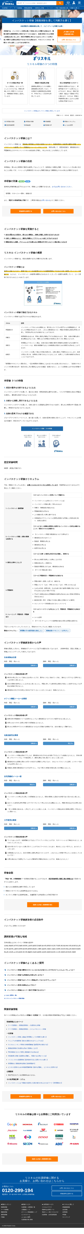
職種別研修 (4, 1212)
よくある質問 (68, 125)
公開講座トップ (26, 1209)
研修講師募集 (66, 1207)
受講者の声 (48, 125)
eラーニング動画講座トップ (29, 1212)
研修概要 (48, 121)
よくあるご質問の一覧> (10, 995)
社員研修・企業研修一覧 (28, 1207)
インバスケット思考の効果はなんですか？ (21, 985)
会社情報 (64, 1209)
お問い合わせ (45, 200)
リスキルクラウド (47, 1207)
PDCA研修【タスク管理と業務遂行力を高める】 (23, 1052)
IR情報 (64, 1214)
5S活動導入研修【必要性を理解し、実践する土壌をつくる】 (27, 1056)
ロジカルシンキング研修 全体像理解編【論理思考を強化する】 (28, 1044)
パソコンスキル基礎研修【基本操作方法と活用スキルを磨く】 (28, 1060)
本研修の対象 (29, 121)
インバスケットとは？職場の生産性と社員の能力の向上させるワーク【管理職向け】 (35, 1083)
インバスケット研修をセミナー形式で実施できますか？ (26, 990)
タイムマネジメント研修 (38, 1029)
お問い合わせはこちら (69, 40)
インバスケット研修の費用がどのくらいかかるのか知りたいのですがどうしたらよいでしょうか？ (41, 970)
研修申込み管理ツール (48, 1209)
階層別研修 (4, 1207)
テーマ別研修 (12, 1025)
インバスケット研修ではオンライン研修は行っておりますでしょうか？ (31, 980)
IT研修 (3, 1217)
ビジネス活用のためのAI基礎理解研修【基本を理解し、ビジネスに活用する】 (33, 1067)
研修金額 (28, 125)
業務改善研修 (23, 1025)
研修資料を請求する (25, 211)
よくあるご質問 (26, 1217)
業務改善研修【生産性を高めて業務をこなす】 (23, 1048)
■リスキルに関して (68, 1204)
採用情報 (64, 1212)
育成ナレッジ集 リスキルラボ (50, 1212)
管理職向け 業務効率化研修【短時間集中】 (22, 1063)
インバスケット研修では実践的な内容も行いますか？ (25, 975)
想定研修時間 (10, 125)
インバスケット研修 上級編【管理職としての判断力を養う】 (27, 1037)
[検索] (60, 3)
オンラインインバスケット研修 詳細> (14, 998)
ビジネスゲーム (26, 1214)
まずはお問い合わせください (62, 186)
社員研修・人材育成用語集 (49, 1214)
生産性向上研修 (35, 1025)
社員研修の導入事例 (27, 1219)
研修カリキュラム (69, 121)
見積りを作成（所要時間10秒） (69, 33)
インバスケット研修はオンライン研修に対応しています (42, 111)
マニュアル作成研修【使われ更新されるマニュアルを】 (26, 1041)
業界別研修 (4, 1214)
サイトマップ (66, 1217)
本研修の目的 (10, 121)
